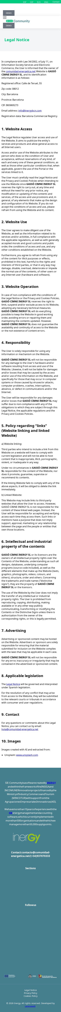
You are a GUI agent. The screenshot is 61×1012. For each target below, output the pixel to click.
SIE (10, 813)
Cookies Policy (30, 996)
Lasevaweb (30, 1006)
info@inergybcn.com (30, 110)
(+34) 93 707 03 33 (40, 856)
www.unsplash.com (27, 755)
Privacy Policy (30, 993)
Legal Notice (13, 684)
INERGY (51, 782)
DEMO (9, 13)
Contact (56, 1)
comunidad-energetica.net (21, 71)
